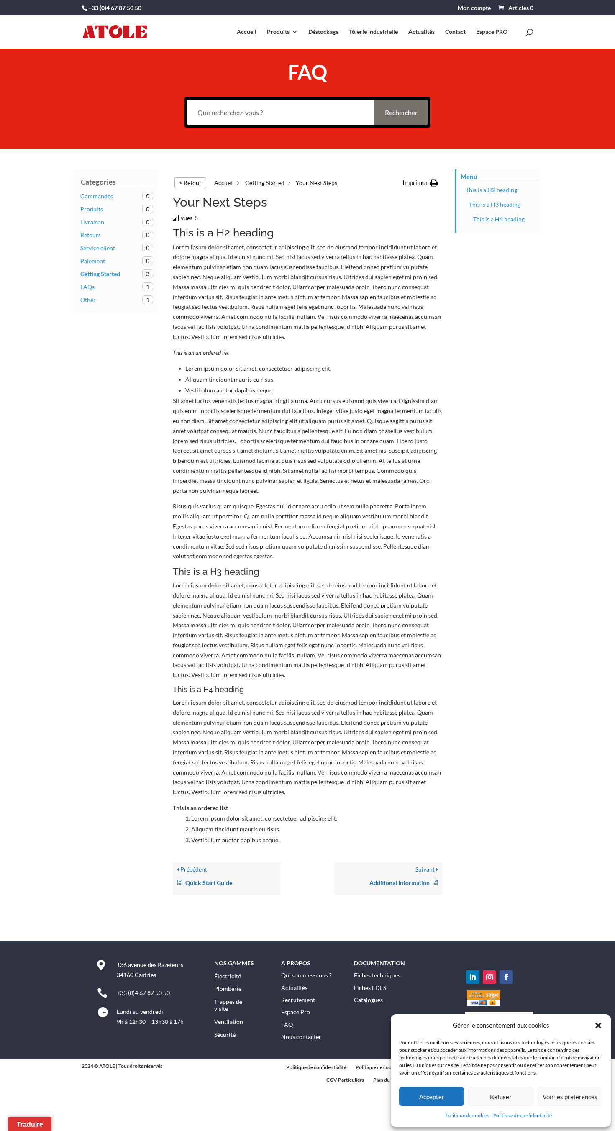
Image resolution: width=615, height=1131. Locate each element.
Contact (455, 32)
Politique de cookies (467, 1115)
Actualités (421, 32)
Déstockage (323, 32)
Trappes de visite (228, 1005)
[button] (598, 1025)
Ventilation (228, 1021)
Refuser (501, 1096)
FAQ (287, 1024)
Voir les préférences (570, 1096)
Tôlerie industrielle (373, 32)
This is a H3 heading (494, 204)
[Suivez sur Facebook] (506, 977)
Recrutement (298, 999)
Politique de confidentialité (522, 1115)
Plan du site (386, 1080)
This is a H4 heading (499, 219)
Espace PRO (491, 32)
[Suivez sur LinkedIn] (472, 977)
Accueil (246, 32)
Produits (278, 32)
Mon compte (474, 8)
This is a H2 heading (491, 189)
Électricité (227, 976)
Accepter (431, 1096)
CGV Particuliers (345, 1080)
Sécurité (225, 1034)
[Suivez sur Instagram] (489, 977)
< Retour (190, 182)
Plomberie (227, 988)
